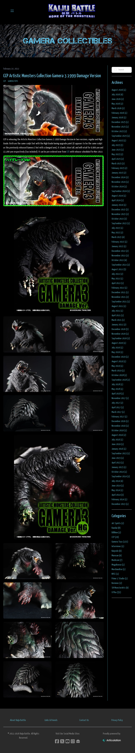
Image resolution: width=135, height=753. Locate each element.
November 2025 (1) (120, 127)
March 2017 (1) (118, 412)
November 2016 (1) (120, 426)
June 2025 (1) (118, 150)
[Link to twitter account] (62, 741)
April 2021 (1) (118, 315)
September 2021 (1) (121, 301)
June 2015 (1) (118, 458)
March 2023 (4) (118, 237)
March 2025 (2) (118, 163)
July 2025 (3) (117, 145)
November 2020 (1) (120, 334)
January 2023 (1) (119, 246)
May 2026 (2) (117, 104)
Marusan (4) (117, 555)
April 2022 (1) (118, 283)
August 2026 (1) (119, 90)
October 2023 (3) (119, 219)
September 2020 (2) (121, 338)
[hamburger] (12, 10)
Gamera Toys (13, 81)
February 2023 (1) (119, 242)
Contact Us (84, 720)
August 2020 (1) (119, 343)
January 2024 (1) (119, 205)
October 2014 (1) (119, 472)
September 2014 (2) (121, 476)
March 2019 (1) (118, 370)
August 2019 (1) (119, 361)
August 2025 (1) (119, 140)
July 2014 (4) (117, 481)
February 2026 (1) (119, 113)
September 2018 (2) (121, 380)
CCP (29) (115, 537)
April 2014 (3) (118, 495)
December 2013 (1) (120, 504)
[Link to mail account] (78, 741)
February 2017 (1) (119, 416)
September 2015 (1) (121, 453)
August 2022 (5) (119, 269)
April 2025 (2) (118, 159)
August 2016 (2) (119, 435)
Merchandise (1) (118, 569)
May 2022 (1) (117, 278)
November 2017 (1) (120, 398)
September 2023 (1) (121, 223)
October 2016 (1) (119, 430)
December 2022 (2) (120, 251)
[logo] (71, 11)
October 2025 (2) (119, 131)
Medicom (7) (117, 560)
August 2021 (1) (119, 306)
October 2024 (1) (119, 186)
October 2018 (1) (119, 375)
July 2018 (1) (117, 384)
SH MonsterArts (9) (120, 588)
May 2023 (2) (117, 232)
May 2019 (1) (117, 366)
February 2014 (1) (119, 499)
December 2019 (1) (120, 357)
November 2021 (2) (120, 297)
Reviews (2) (117, 583)
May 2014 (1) (117, 490)
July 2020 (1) (117, 347)
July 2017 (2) (117, 403)
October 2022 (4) (119, 260)
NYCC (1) (115, 574)
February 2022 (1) (119, 288)
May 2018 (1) (117, 389)
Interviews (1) (118, 546)
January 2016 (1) (119, 449)
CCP (4, 81)
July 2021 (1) (117, 311)
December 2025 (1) (120, 122)
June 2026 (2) (118, 99)
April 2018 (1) (118, 393)
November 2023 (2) (120, 214)
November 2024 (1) (120, 182)
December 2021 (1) (120, 292)
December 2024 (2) (120, 177)
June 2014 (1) (118, 485)
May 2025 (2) (117, 154)
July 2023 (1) (117, 228)
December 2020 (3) (120, 329)
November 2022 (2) (120, 255)
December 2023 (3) (120, 209)
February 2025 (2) (119, 168)
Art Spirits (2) (118, 523)
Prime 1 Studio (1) (120, 578)
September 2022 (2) (121, 265)
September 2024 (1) (121, 191)
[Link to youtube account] (67, 741)
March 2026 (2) (118, 108)
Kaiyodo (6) (117, 551)
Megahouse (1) (118, 565)
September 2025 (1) (121, 136)
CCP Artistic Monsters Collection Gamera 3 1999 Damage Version (52, 76)
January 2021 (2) (119, 324)
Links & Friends (51, 720)
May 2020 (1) (117, 352)
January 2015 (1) (119, 467)
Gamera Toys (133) (120, 542)
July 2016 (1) (117, 439)
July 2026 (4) (117, 94)
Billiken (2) (116, 532)
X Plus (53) (116, 592)
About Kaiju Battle (18, 720)
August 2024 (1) (119, 196)
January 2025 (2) (119, 173)
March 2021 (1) (118, 320)
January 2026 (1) (119, 117)
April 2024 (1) (118, 200)
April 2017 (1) (118, 407)
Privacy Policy (117, 720)
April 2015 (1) (118, 462)
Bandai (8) (116, 528)
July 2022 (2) (117, 274)
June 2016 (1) (118, 444)
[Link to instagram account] (73, 741)
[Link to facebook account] (57, 741)
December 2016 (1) (120, 421)
